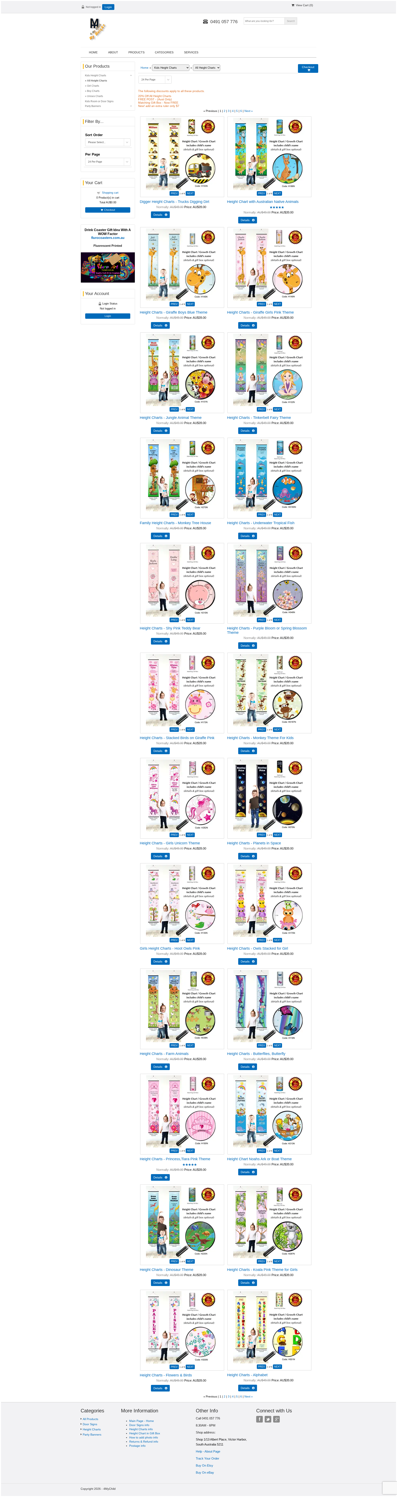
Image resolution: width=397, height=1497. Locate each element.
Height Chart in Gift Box (144, 1433)
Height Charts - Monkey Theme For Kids (260, 738)
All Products (90, 1419)
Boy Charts (93, 91)
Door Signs (90, 1424)
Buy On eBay (205, 1472)
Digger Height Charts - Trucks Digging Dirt (174, 202)
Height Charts (92, 1429)
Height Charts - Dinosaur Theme (166, 1270)
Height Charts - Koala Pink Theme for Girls (262, 1270)
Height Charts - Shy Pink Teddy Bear (170, 628)
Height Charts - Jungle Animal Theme (171, 418)
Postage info (137, 1445)
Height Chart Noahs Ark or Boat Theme (259, 1159)
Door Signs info (139, 1425)
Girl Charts (93, 85)
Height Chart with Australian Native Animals (263, 202)
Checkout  (308, 69)
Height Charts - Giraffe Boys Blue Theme (173, 312)
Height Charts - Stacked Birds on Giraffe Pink (177, 738)
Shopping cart (110, 192)
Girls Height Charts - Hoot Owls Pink (170, 948)
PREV (174, 193)
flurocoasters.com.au (107, 238)
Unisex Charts (95, 96)
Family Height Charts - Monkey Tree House (175, 523)
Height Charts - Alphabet (247, 1375)
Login (108, 7)
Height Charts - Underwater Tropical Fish (260, 523)
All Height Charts (97, 80)
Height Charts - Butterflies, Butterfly (256, 1054)
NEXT (190, 193)
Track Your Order (207, 1458)
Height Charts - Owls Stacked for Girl (257, 948)
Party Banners (93, 106)
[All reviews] (277, 207)
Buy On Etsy (204, 1465)
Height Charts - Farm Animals (164, 1054)
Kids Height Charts (95, 75)
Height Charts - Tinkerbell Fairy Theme (259, 418)
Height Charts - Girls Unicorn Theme (170, 843)
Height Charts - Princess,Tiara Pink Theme (175, 1159)
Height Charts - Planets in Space (254, 843)
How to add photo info (143, 1437)
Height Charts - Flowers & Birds (166, 1375)
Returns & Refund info (143, 1441)
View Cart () (303, 5)
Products (136, 52)
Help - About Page (208, 1451)
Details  (160, 214)
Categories (164, 52)
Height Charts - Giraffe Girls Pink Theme (260, 312)
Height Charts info (141, 1429)
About (113, 52)
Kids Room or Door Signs (99, 101)
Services (191, 52)
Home (93, 52)
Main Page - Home (141, 1421)
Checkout (109, 210)
